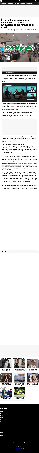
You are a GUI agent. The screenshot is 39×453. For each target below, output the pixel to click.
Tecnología (2, 428)
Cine (1, 419)
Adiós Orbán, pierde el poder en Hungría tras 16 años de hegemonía (6, 398)
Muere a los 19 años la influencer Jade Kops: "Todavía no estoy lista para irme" (6, 370)
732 (25, 442)
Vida (1, 430)
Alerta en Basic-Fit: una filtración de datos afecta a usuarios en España (19, 384)
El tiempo (2, 432)
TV (0, 421)
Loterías (1, 435)
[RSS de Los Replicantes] (13, 442)
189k (16, 442)
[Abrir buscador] (36, 1)
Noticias (1, 411)
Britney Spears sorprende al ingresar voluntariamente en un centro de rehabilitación (32, 384)
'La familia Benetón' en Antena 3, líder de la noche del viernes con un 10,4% (17, 3)
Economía (2, 415)
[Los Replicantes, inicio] (19, 1)
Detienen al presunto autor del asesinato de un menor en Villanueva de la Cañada (19, 398)
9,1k (22, 442)
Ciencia (1, 417)
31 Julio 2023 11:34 (8, 69)
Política (1, 413)
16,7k (19, 442)
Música (1, 423)
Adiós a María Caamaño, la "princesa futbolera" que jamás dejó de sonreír (32, 370)
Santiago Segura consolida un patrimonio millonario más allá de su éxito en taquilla (6, 384)
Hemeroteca (2, 437)
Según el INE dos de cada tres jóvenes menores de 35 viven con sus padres (19, 370)
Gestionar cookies (19, 446)
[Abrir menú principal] (1, 1)
